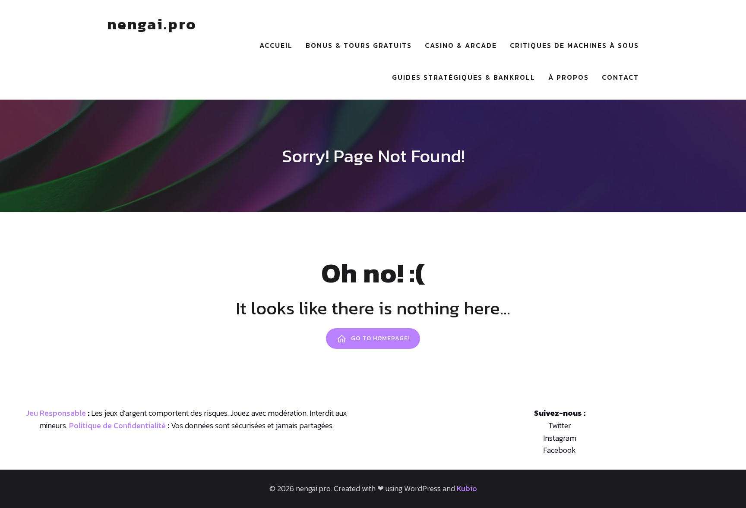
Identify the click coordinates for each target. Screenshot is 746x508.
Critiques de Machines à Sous (574, 45)
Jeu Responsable (56, 413)
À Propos (568, 77)
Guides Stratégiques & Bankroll (463, 77)
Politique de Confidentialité (117, 425)
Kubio (467, 488)
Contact (620, 77)
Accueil (276, 45)
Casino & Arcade (461, 45)
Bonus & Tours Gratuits (359, 45)
